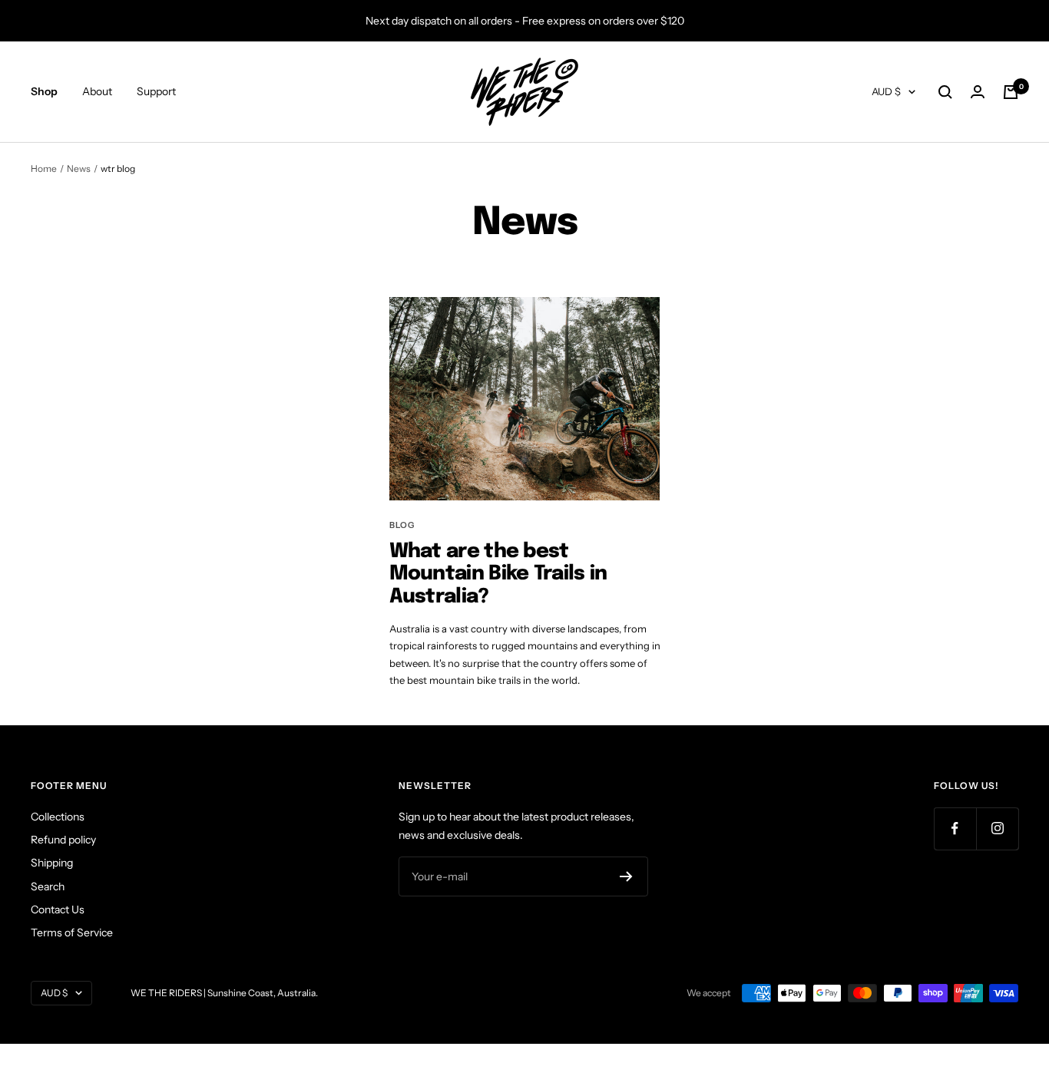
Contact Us (57, 909)
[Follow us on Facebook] (955, 828)
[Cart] (1010, 92)
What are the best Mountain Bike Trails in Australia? (498, 574)
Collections (57, 817)
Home (44, 168)
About (97, 92)
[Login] (977, 92)
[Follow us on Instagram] (997, 828)
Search (48, 886)
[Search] (945, 92)
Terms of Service (72, 932)
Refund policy (63, 840)
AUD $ (886, 92)
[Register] (626, 876)
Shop (44, 92)
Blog (402, 525)
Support (156, 92)
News (79, 168)
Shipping (52, 863)
